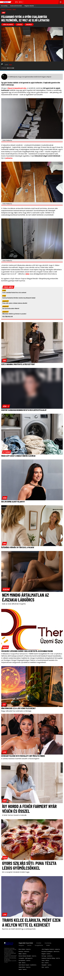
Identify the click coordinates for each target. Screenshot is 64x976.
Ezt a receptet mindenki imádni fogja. (16, 872)
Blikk (27, 274)
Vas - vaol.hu (45, 962)
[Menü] (60, 2)
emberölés (29, 24)
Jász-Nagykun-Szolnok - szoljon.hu (51, 949)
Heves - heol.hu (22, 969)
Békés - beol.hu (22, 953)
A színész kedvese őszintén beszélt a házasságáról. (20, 759)
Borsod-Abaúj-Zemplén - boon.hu (27, 956)
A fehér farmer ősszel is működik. (14, 815)
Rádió (48, 945)
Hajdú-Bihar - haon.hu (24, 967)
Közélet (38, 943)
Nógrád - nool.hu (46, 953)
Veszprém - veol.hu (46, 965)
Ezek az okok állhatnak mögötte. (14, 604)
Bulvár (29, 945)
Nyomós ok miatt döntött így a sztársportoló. (19, 929)
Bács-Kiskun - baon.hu (25, 949)
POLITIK (9, 9)
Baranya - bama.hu (24, 951)
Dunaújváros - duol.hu (24, 960)
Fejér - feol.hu (22, 962)
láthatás (19, 24)
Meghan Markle (29, 6)
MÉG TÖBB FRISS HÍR (7, 316)
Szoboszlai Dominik (16, 6)
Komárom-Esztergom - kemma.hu (50, 951)
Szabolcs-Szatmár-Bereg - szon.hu (51, 958)
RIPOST (3, 9)
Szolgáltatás (39, 945)
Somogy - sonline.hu (47, 956)
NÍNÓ (14, 9)
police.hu (8, 158)
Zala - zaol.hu (45, 967)
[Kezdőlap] (5, 2)
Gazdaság (48, 943)
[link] (4, 360)
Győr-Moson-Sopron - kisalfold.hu (27, 965)
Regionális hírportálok (26, 943)
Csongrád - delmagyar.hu (25, 958)
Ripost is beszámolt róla (17, 88)
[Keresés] (56, 2)
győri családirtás (8, 24)
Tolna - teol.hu (45, 960)
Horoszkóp (4, 6)
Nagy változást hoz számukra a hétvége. (16, 711)
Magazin (21, 945)
